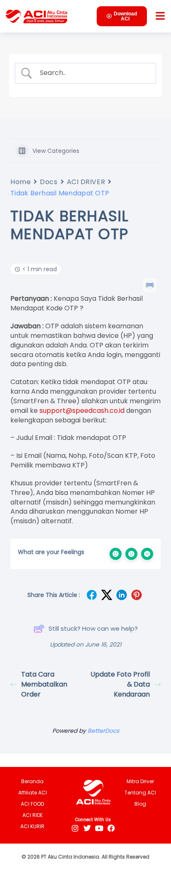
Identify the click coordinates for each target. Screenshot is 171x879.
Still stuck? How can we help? (93, 628)
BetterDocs (103, 731)
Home (20, 182)
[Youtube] (99, 828)
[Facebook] (111, 828)
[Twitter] (87, 828)
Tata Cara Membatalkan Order (44, 684)
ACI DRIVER (86, 182)
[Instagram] (75, 828)
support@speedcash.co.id (82, 410)
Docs (48, 182)
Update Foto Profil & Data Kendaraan (120, 684)
